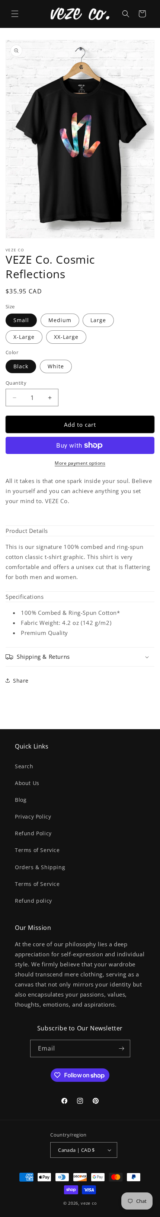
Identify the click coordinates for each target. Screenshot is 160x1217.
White (56, 366)
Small (21, 320)
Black (20, 366)
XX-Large (66, 336)
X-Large (24, 336)
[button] (15, 14)
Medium (59, 320)
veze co (89, 1203)
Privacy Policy (33, 816)
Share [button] (21, 680)
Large (98, 320)
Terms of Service (37, 850)
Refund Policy (33, 833)
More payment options (80, 463)
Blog (20, 799)
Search (24, 766)
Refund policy (33, 900)
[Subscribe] (121, 1048)
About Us (27, 783)
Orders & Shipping (40, 867)
